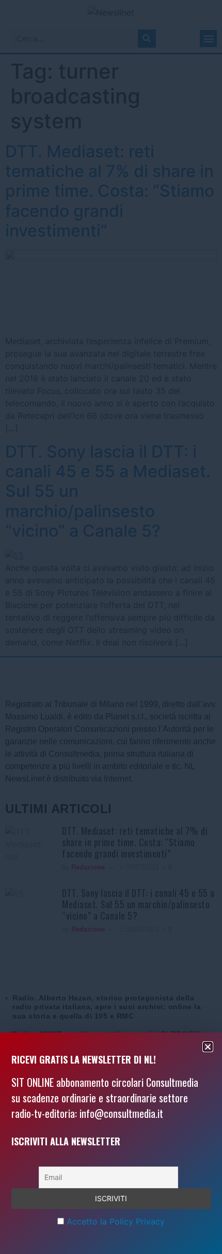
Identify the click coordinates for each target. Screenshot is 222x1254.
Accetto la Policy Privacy (116, 1221)
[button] (208, 1047)
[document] (111, 627)
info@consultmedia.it (121, 1113)
